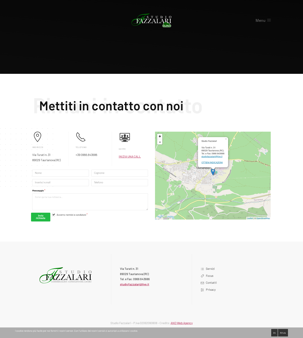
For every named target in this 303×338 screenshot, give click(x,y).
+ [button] (160, 136)
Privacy (211, 289)
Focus (209, 275)
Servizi (210, 268)
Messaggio (38, 190)
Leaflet (250, 218)
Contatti (211, 282)
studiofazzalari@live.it (211, 156)
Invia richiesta (40, 217)
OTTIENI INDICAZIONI (212, 162)
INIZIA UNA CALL (130, 156)
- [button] (160, 141)
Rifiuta (283, 332)
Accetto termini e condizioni (71, 214)
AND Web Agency (182, 323)
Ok (274, 332)
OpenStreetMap (263, 218)
